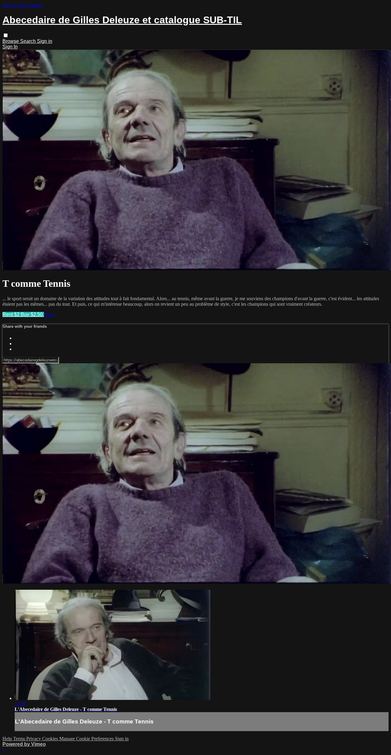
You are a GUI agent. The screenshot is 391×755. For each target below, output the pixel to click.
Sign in (44, 41)
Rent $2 (11, 314)
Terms (19, 738)
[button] (6, 35)
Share (49, 314)
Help (7, 738)
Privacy (34, 738)
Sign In (10, 46)
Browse (11, 41)
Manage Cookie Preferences (87, 738)
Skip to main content (22, 5)
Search (28, 41)
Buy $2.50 (32, 314)
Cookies (50, 738)
